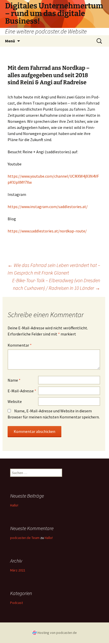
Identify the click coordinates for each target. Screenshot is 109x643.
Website (15, 401)
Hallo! (14, 505)
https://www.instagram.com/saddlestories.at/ (48, 206)
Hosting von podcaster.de (57, 632)
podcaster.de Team (25, 537)
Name (14, 380)
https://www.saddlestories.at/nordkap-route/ (47, 230)
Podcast (16, 602)
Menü (10, 40)
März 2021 (17, 570)
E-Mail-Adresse (22, 390)
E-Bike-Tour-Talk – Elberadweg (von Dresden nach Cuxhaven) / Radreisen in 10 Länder (56, 284)
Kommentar (20, 345)
